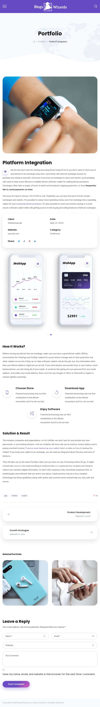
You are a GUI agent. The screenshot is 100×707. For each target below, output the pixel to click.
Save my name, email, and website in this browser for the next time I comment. (49, 674)
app (5, 495)
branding (29, 585)
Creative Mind (74, 582)
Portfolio (42, 41)
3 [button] (51, 334)
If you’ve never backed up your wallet (42, 448)
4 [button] (52, 334)
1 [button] (47, 334)
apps (19, 585)
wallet (24, 495)
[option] (25, 291)
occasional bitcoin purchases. (29, 203)
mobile (14, 495)
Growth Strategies (25, 582)
